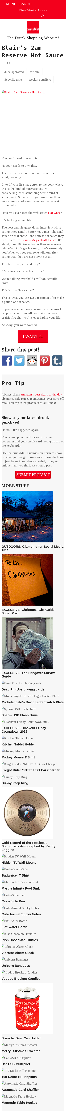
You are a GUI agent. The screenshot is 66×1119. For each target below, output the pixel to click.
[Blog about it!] (57, 360)
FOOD (10, 63)
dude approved (14, 72)
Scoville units (13, 79)
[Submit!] (32, 360)
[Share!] (7, 360)
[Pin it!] (45, 360)
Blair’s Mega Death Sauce (38, 240)
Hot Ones (54, 212)
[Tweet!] (19, 360)
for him (35, 72)
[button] (17, 4)
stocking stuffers (40, 79)
